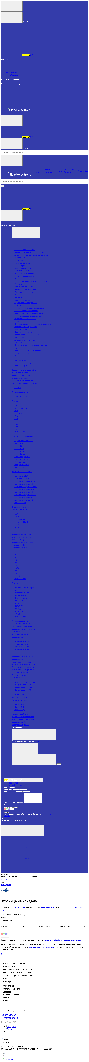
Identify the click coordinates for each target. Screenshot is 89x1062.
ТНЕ (16, 427)
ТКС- (16, 424)
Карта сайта (9, 966)
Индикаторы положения (22, 672)
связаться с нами (17, 907)
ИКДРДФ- (18, 611)
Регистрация (6, 885)
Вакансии (7, 978)
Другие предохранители (24, 682)
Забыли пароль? (7, 879)
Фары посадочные (22, 457)
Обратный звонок (10, 75)
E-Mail (21, 926)
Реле (26, 548)
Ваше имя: (8, 789)
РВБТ (16, 571)
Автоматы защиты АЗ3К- (24, 481)
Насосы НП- (19, 704)
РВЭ (16, 573)
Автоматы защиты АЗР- (24, 497)
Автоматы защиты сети (22, 472)
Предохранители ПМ (23, 688)
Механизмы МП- (21, 644)
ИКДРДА (18, 609)
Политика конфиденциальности (41, 947)
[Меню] (12, 6)
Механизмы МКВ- (21, 641)
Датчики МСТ (20, 595)
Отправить (6, 812)
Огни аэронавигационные (22, 507)
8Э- (15, 552)
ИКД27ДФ (18, 601)
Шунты (15, 719)
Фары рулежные (21, 459)
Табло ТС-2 (19, 449)
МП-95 (17, 614)
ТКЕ (16, 419)
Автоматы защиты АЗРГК (25, 500)
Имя (2, 926)
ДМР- (16, 555)
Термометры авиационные (23, 624)
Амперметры (17, 714)
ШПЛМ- (17, 525)
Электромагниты (19, 695)
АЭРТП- (17, 517)
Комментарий (66, 926)
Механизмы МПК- (21, 647)
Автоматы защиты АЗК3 (24, 489)
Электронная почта (9, 877)
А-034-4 (17, 388)
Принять (4, 954)
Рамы (14, 662)
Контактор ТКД (20, 408)
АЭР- (16, 514)
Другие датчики (21, 598)
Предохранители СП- (23, 690)
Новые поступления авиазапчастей (29, 366)
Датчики (15, 583)
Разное (26, 725)
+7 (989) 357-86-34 (10, 1018)
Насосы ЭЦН (19, 710)
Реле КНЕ (18, 413)
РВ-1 (16, 563)
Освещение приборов (23, 462)
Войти (2, 882)
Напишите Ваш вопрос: (14, 803)
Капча (6, 805)
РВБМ (16, 568)
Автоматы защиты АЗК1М (25, 487)
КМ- (16, 405)
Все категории (36, 237)
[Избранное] (11, 198)
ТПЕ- (16, 429)
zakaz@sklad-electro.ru (19, 820)
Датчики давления (22, 593)
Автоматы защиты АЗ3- (24, 479)
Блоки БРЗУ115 (20, 396)
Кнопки (15, 626)
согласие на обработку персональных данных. (27, 815)
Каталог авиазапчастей (14, 964)
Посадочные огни (21, 465)
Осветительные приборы (22, 436)
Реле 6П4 (18, 576)
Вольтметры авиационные (23, 670)
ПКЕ (16, 411)
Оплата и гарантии (12, 989)
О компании (8, 986)
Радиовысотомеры (20, 383)
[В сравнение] (23, 734)
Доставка (61, 171)
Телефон (42, 926)
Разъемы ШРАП (21, 522)
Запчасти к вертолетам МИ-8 (24, 370)
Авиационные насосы (21, 700)
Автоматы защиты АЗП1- (25, 495)
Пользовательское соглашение (17, 973)
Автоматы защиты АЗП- (24, 492)
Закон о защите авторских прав (18, 975)
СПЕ (16, 416)
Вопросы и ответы (12, 995)
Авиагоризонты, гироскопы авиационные (32, 363)
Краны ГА (16, 540)
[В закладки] (45, 734)
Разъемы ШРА (20, 519)
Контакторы (17, 401)
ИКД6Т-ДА (18, 606)
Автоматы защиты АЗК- (24, 484)
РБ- (15, 560)
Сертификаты (9, 981)
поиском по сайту (48, 907)
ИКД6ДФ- (18, 603)
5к (38, 741)
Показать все (20, 432)
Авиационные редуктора (22, 697)
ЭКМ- (16, 527)
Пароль (35, 877)
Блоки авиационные (20, 392)
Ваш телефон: (9, 791)
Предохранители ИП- (23, 685)
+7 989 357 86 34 (10, 72)
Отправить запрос (5, 937)
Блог (86, 171)
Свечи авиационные (20, 621)
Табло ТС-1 (19, 446)
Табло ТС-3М (19, 451)
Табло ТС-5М (19, 454)
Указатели (32, 383)
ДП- (16, 557)
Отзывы (81, 171)
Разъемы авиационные (21, 510)
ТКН (16, 421)
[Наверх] (11, 871)
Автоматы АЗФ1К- (22, 360)
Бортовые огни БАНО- (23, 441)
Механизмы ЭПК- (21, 649)
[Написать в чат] (22, 830)
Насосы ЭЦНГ (20, 707)
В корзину (14, 752)
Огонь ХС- (18, 443)
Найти (2, 185)
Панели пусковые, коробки (23, 667)
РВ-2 (16, 565)
